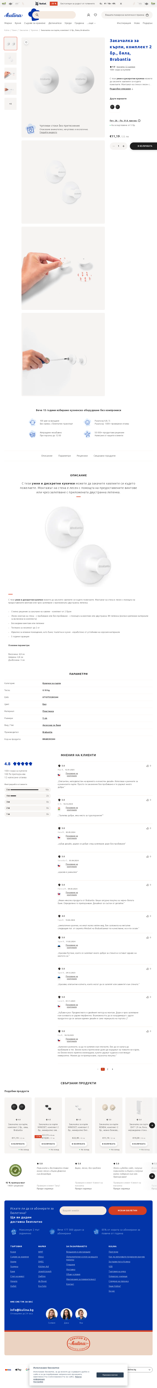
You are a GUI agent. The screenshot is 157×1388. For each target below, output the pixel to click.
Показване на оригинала (72, 774)
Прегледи (113, 1252)
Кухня (13, 1252)
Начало (13, 1281)
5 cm (45, 718)
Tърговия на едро (117, 1271)
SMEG (41, 1261)
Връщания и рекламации (78, 1252)
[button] (18, 1144)
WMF (40, 1252)
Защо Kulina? (115, 1286)
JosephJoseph (45, 1271)
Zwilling (41, 1276)
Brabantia (47, 732)
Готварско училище (118, 1276)
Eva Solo (42, 1286)
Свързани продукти (105, 455)
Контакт (70, 1284)
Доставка (70, 1269)
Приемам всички (110, 1375)
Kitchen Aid (43, 1266)
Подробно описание (120, 89)
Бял (44, 704)
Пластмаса (48, 711)
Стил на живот (17, 1276)
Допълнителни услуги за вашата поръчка (82, 1258)
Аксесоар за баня (52, 725)
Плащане (70, 1264)
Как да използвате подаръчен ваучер (127, 1257)
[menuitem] (8, 24)
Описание (46, 455)
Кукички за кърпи (52, 683)
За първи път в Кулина (119, 1261)
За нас (112, 1291)
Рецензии (82, 455)
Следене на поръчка (119, 1281)
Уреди (13, 1261)
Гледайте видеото (48, 132)
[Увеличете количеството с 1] (123, 146)
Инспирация (124, 23)
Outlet (13, 1286)
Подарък (148, 23)
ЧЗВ (110, 1266)
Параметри (64, 455)
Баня (12, 1271)
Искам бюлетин (127, 1210)
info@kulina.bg (22, 1310)
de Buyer (42, 1281)
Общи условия (73, 1274)
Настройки (38, 1382)
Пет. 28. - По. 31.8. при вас (123, 121)
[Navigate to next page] (113, 1069)
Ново (137, 23)
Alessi (41, 1257)
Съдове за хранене (19, 1257)
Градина (14, 1266)
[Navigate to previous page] (98, 1069)
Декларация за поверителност (81, 1279)
